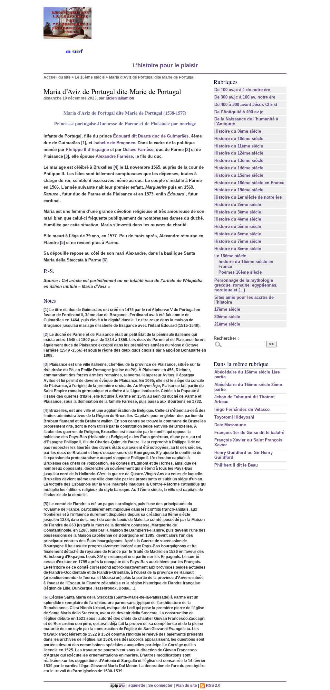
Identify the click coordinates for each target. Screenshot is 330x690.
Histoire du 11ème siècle (238, 146)
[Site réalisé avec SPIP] (117, 685)
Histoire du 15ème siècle (238, 175)
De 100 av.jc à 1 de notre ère (242, 89)
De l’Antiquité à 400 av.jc (238, 111)
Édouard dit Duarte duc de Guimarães (151, 136)
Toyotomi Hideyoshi (234, 417)
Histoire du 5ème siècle (237, 226)
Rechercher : (226, 338)
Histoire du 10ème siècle (238, 138)
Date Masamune (230, 424)
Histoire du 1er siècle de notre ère (248, 197)
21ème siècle (227, 324)
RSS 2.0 (212, 685)
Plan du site (186, 685)
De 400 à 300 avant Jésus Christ (245, 104)
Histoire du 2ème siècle (237, 204)
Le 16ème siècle (90, 77)
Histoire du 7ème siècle (237, 241)
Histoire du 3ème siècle (237, 212)
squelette (136, 685)
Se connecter (160, 685)
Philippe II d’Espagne (87, 149)
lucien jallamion (120, 98)
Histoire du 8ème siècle (237, 248)
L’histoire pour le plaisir (165, 65)
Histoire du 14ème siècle (238, 167)
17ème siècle (227, 309)
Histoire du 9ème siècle (237, 131)
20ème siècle (227, 316)
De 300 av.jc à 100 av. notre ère (244, 97)
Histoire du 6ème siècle (237, 234)
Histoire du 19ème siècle (238, 189)
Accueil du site (57, 77)
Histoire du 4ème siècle (237, 219)
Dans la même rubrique (241, 364)
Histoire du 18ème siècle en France (249, 182)
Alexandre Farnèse (114, 156)
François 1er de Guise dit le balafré (249, 432)
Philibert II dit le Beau (236, 465)
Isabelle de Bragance (114, 142)
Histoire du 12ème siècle (238, 153)
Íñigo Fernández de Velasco (242, 409)
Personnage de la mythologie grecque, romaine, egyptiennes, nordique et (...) (245, 285)
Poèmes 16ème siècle (240, 272)
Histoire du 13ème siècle (238, 160)
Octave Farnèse (138, 149)
